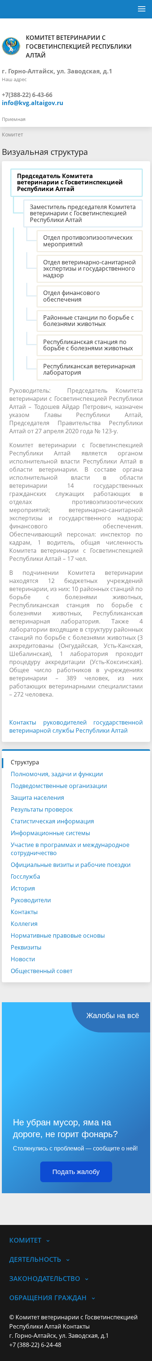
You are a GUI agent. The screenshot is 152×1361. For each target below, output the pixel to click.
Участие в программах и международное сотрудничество (70, 849)
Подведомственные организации (59, 786)
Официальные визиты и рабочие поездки (71, 865)
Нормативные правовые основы (58, 935)
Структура (25, 762)
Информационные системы (50, 833)
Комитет (12, 134)
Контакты (24, 912)
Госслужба (25, 876)
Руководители (31, 900)
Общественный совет (41, 971)
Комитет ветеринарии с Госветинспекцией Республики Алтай (79, 46)
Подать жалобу (76, 1172)
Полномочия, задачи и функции (57, 774)
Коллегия (24, 924)
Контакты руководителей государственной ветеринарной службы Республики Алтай (76, 726)
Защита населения (37, 798)
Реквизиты (26, 947)
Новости (23, 959)
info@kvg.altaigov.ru (32, 103)
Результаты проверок (42, 809)
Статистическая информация (52, 821)
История (23, 888)
